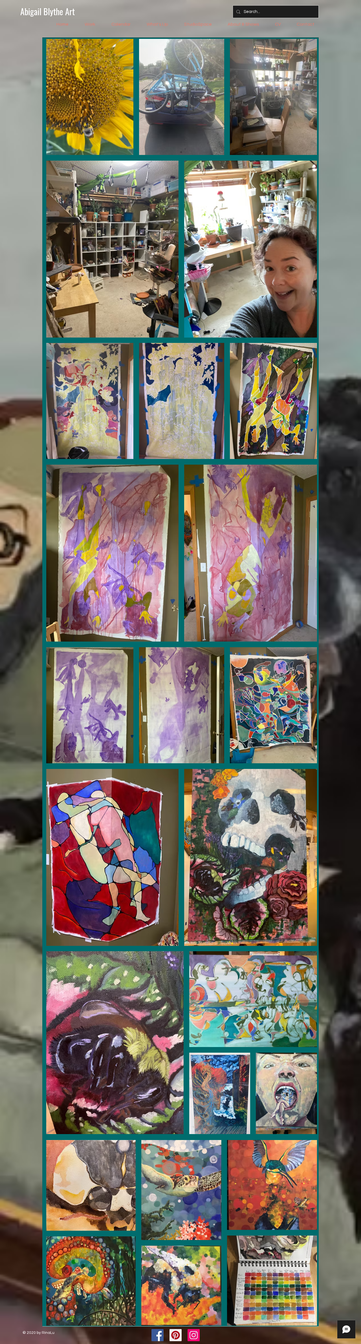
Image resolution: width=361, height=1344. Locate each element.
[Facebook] (157, 1335)
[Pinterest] (176, 1335)
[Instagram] (194, 1335)
